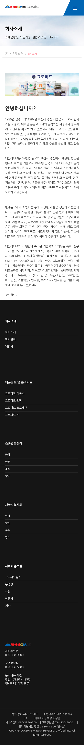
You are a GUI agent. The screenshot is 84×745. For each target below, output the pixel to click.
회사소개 (32, 54)
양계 (7, 454)
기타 (7, 605)
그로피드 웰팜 (13, 400)
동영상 (9, 584)
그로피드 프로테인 (16, 407)
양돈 (7, 461)
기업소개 (17, 53)
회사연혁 (10, 339)
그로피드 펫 (12, 415)
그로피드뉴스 (13, 577)
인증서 (9, 598)
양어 (7, 476)
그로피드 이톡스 (14, 393)
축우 (7, 469)
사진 (7, 591)
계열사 (9, 346)
